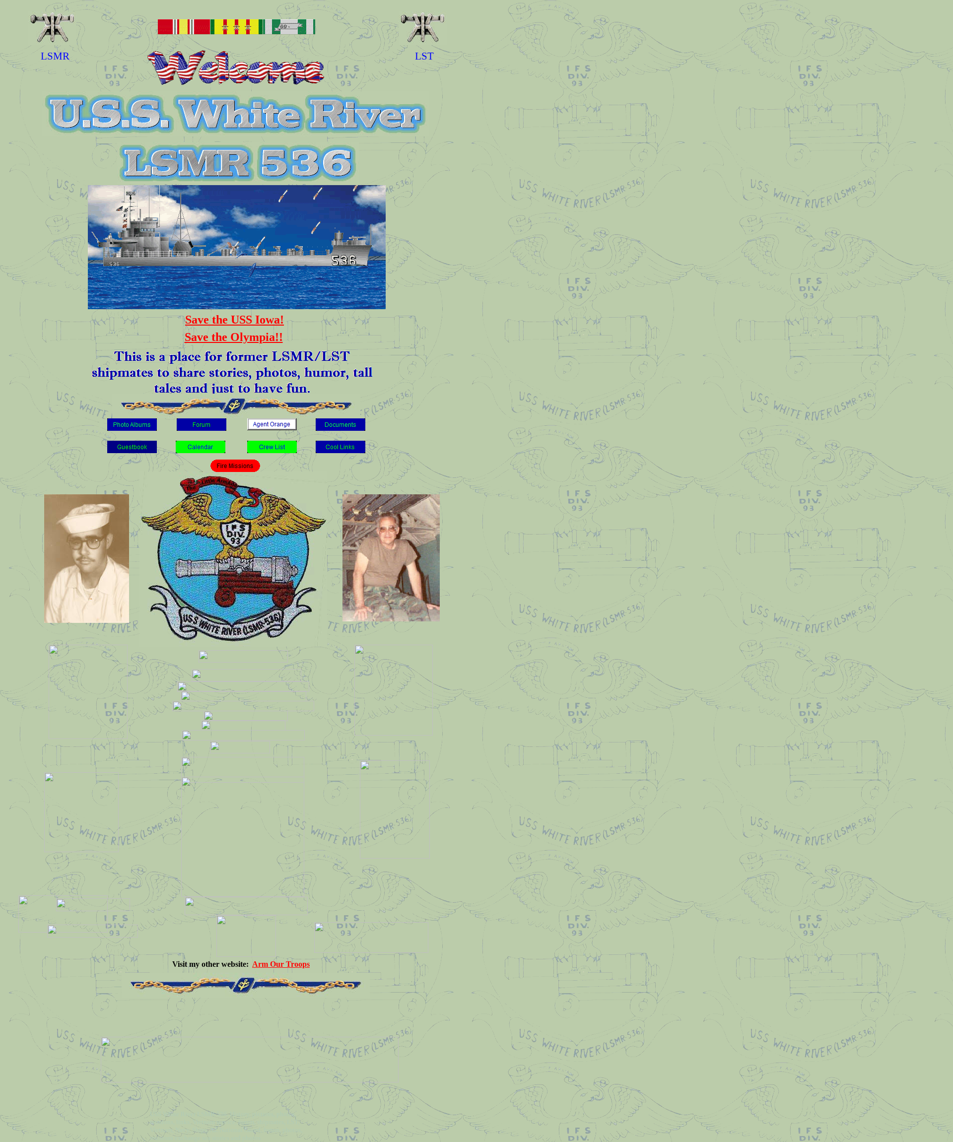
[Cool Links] (340, 450)
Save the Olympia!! (234, 337)
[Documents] (340, 428)
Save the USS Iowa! (234, 319)
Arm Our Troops (281, 964)
